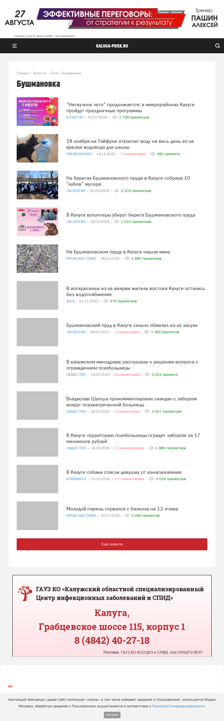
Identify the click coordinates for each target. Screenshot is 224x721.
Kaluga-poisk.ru (112, 46)
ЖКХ (70, 301)
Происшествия (81, 258)
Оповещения (79, 154)
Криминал (76, 479)
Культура (75, 117)
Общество (76, 375)
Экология (76, 191)
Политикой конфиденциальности (178, 706)
